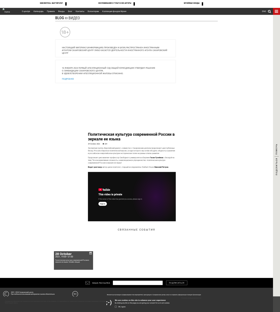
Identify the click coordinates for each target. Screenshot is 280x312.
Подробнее (68, 79)
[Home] (6, 11)
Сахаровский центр (26, 292)
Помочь (276, 151)
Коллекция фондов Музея (114, 11)
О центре (26, 11)
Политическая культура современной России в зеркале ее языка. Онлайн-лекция (72, 261)
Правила (51, 11)
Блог (70, 11)
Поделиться (276, 166)
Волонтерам (93, 11)
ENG (264, 11)
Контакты (80, 11)
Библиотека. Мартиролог (51, 3)
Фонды (61, 11)
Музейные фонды (192, 3)
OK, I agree (122, 307)
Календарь (38, 11)
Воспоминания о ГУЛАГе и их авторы (114, 3)
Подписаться (176, 283)
